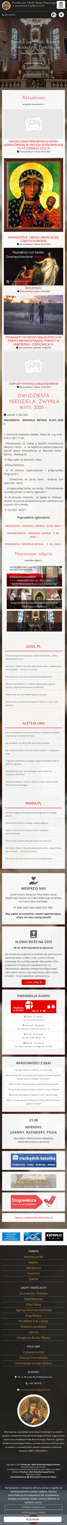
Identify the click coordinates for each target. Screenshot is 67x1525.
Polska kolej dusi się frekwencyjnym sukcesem (26, 694)
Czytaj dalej (32, 982)
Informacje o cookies (33, 1512)
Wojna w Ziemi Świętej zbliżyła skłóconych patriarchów (33, 1084)
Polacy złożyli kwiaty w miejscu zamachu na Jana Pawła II (33, 1089)
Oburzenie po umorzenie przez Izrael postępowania (29, 676)
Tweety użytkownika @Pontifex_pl (33, 1217)
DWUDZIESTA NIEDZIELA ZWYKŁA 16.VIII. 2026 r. (33, 402)
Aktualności (33, 100)
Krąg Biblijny (34, 1315)
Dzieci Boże (33, 1304)
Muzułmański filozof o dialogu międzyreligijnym (27, 823)
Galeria (33, 1279)
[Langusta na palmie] (33, 1236)
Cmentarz (33, 1273)
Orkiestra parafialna (33, 1326)
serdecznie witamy (33, 63)
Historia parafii (33, 1257)
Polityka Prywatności (33, 1507)
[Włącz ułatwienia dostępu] (63, 15)
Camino (33, 1332)
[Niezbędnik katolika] (33, 1160)
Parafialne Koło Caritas (33, 1321)
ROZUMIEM (32, 1519)
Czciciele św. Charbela (33, 1293)
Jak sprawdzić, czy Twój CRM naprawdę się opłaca (28, 743)
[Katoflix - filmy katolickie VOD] (54, 1236)
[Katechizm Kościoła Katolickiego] (11, 1236)
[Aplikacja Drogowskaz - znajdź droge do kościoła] (33, 1201)
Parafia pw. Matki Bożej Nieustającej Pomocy (37, 4)
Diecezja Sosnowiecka (33, 1358)
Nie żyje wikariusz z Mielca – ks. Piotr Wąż (33, 1070)
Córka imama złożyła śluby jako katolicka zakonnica (29, 840)
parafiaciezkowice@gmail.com (35, 1389)
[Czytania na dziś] (33, 1181)
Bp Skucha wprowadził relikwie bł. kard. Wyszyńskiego (33, 1094)
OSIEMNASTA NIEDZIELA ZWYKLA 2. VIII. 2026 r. (33, 544)
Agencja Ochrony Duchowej (33, 1310)
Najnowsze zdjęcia (33, 557)
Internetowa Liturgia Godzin (33, 1363)
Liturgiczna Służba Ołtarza (33, 1338)
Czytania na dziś (33, 1352)
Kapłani (33, 1262)
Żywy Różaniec (33, 1299)
